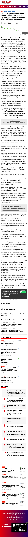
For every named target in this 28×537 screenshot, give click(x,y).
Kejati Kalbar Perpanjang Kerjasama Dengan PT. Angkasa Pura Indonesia (10, 478)
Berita (5, 11)
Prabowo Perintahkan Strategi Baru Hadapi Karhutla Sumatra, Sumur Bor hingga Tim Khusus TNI (9, 352)
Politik (14, 6)
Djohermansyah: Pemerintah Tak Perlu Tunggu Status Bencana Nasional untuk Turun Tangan (9, 370)
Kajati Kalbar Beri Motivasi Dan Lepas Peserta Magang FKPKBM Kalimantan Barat (10, 470)
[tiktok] (17, 520)
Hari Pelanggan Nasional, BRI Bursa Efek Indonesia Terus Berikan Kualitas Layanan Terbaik (16, 433)
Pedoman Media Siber (7, 526)
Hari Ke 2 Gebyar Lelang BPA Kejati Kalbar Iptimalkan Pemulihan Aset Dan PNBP (16, 439)
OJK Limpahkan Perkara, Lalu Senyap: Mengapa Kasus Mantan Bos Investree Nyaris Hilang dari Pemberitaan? (15, 447)
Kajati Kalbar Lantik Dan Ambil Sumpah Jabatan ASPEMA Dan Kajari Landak (15, 426)
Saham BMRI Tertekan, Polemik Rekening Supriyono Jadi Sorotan (8, 361)
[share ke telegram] (14, 30)
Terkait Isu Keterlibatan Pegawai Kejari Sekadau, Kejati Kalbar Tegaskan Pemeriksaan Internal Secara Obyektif (15, 455)
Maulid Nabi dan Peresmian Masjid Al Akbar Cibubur (8, 342)
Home (2, 6)
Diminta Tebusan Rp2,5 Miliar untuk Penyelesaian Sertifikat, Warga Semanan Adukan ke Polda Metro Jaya (16, 393)
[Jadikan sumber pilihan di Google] (2, 30)
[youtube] (14, 520)
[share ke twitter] (8, 30)
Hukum (19, 6)
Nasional (8, 6)
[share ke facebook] (5, 30)
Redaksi (6, 524)
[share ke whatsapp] (11, 30)
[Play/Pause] (13, 530)
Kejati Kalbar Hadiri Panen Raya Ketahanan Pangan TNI (10, 504)
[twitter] (11, 520)
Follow (23, 292)
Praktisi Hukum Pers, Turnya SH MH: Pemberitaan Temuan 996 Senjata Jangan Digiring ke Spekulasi (15, 413)
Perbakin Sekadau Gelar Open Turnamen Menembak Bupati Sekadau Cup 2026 (8, 379)
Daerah (9, 11)
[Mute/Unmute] (16, 530)
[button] (20, 34)
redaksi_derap (7, 22)
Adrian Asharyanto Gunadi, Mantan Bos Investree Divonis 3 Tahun (15, 420)
